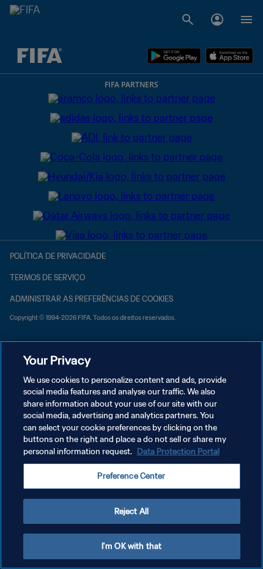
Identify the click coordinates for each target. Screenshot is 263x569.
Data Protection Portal (178, 451)
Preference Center (131, 476)
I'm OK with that (131, 546)
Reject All (131, 511)
